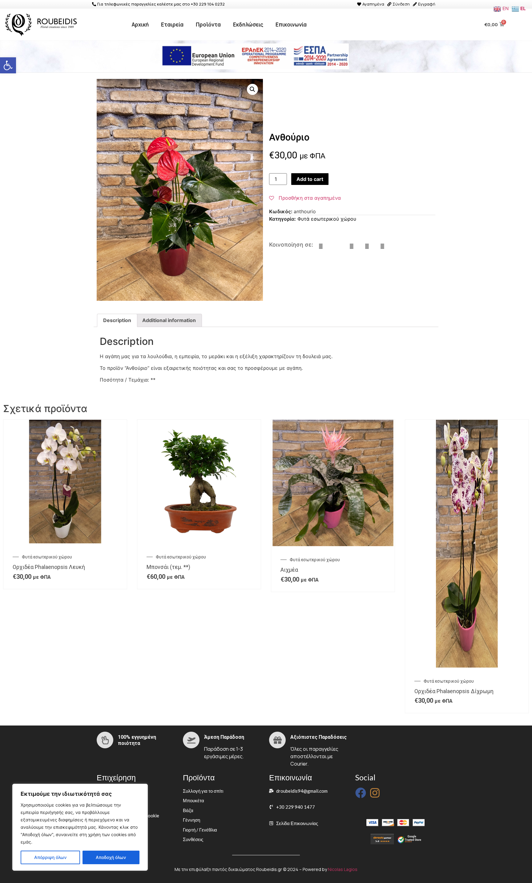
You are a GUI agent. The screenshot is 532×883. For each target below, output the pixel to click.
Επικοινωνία (291, 24)
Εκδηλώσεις (248, 24)
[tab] (117, 320)
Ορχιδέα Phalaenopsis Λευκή (49, 567)
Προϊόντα (208, 24)
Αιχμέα (289, 569)
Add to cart (309, 179)
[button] (8, 65)
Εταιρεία (172, 24)
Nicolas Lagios (342, 869)
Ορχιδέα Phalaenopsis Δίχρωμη (454, 691)
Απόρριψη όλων (50, 857)
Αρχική (140, 24)
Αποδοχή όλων (111, 857)
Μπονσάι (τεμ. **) (168, 567)
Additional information (169, 320)
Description (117, 320)
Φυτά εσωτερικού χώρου (326, 219)
